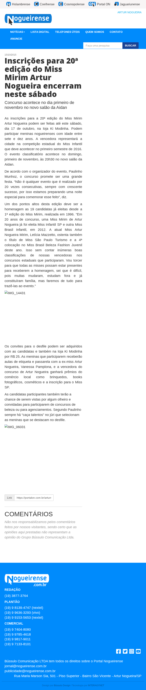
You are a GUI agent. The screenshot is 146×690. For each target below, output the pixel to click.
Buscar (130, 45)
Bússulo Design (62, 685)
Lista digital (40, 31)
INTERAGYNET (96, 685)
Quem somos (94, 31)
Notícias (16, 31)
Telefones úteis (67, 31)
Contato (116, 31)
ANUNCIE (16, 38)
